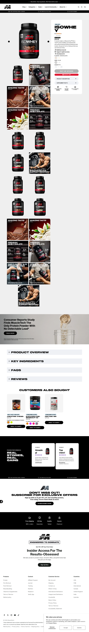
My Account (51, 580)
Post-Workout (7, 586)
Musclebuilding (7, 588)
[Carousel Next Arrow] (48, 41)
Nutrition (30, 588)
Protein (5, 580)
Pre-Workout (7, 583)
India (75, 594)
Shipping (50, 583)
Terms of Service (8, 594)
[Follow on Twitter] (8, 615)
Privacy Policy (52, 603)
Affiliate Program (33, 580)
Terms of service (25, 626)
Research (30, 591)
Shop (24, 7)
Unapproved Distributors (55, 594)
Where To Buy (52, 588)
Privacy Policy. (52, 623)
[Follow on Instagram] (11, 615)
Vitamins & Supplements (10, 591)
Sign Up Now (44, 564)
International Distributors (55, 591)
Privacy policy (15, 626)
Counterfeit (51, 597)
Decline (79, 627)
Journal (30, 583)
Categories (32, 7)
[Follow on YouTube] (15, 615)
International (77, 586)
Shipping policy (35, 626)
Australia (76, 597)
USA (75, 580)
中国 (75, 583)
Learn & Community (51, 7)
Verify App (31, 594)
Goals (40, 7)
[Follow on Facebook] (4, 615)
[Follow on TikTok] (18, 615)
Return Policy (52, 600)
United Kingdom (78, 591)
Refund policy (7, 597)
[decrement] (56, 66)
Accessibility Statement (55, 608)
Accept (66, 627)
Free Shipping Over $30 (44, 1)
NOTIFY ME (67, 74)
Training (30, 586)
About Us (62, 7)
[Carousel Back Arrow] (9, 41)
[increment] (61, 66)
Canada (76, 588)
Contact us (51, 586)
